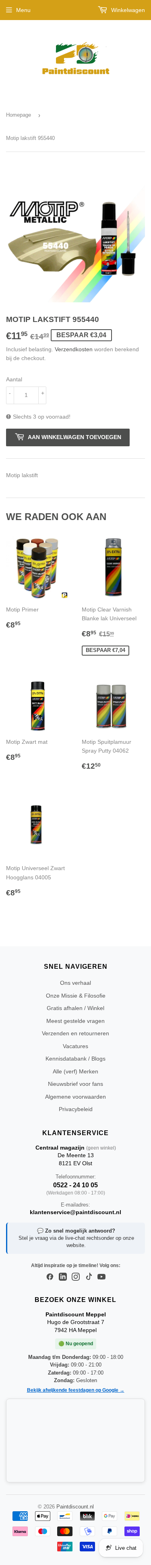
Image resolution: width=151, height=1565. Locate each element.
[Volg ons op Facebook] (50, 1277)
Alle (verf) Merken (75, 1071)
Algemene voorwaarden (75, 1096)
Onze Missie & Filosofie (75, 995)
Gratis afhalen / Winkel (75, 1008)
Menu (23, 10)
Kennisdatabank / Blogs (75, 1058)
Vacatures (75, 1046)
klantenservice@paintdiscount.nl (75, 1212)
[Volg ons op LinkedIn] (63, 1277)
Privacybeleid (76, 1109)
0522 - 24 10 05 (75, 1185)
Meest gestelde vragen (75, 1021)
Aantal (14, 379)
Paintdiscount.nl (75, 1507)
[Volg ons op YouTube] (101, 1277)
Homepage (18, 115)
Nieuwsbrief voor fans (75, 1084)
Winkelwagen (127, 10)
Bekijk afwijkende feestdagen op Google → (75, 1390)
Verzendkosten (74, 349)
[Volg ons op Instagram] (76, 1277)
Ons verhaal (75, 983)
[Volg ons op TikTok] (89, 1277)
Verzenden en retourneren (75, 1033)
